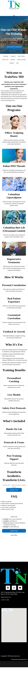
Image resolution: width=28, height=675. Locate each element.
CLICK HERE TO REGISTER (14, 47)
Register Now (14, 531)
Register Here (14, 490)
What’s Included (21, 59)
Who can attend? (7, 501)
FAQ (17, 63)
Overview (5, 56)
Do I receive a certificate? (9, 507)
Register (12, 63)
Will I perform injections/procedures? (12, 503)
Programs (13, 56)
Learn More (14, 535)
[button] (14, 16)
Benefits (13, 59)
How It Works (21, 56)
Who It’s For (5, 59)
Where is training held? (8, 505)
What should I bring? (8, 509)
